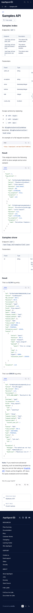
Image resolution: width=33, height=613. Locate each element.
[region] (16, 86)
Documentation (7, 530)
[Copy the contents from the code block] (26, 143)
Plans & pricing (7, 527)
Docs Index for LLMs (9, 595)
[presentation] (16, 146)
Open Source (7, 583)
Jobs (4, 577)
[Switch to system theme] (22, 606)
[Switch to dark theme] (29, 606)
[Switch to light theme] (26, 606)
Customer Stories (8, 536)
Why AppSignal (7, 546)
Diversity (5, 580)
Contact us (6, 555)
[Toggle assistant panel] (28, 2)
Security (5, 564)
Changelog (6, 539)
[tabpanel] (16, 201)
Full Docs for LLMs (8, 592)
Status (4, 561)
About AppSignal (7, 574)
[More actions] (31, 2)
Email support (7, 558)
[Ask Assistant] (28, 143)
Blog (4, 533)
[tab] (5, 168)
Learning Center (7, 543)
